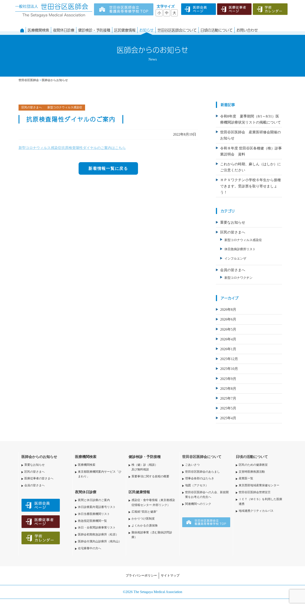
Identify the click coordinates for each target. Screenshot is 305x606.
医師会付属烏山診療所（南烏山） (99, 541)
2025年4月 (228, 418)
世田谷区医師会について (177, 30)
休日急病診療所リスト (240, 249)
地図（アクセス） (196, 485)
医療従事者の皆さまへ (38, 478)
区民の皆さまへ (232, 232)
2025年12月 (229, 359)
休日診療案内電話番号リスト (97, 507)
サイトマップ (170, 575)
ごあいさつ (192, 464)
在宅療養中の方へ (89, 548)
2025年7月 (228, 398)
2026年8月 (228, 309)
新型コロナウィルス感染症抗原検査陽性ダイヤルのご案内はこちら (72, 148)
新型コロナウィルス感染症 (243, 240)
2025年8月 (228, 388)
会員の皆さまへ (232, 270)
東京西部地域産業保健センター (259, 485)
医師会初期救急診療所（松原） (98, 534)
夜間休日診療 (63, 30)
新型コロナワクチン (238, 277)
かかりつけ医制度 (143, 518)
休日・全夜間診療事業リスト (97, 527)
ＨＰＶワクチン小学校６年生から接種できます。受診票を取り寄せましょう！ (250, 186)
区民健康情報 (125, 30)
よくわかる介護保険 (145, 525)
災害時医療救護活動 (252, 471)
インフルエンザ (235, 258)
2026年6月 (228, 319)
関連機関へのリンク (198, 503)
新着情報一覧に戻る (108, 168)
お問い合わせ (247, 30)
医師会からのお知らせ (39, 457)
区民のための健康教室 (253, 464)
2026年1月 (228, 349)
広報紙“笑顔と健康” (144, 511)
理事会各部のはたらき (199, 478)
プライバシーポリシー (141, 575)
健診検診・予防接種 (94, 30)
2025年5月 (228, 408)
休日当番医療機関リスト (94, 514)
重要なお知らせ (232, 222)
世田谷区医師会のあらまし (202, 471)
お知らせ (146, 30)
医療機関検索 (38, 30)
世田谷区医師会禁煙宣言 (255, 492)
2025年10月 (229, 369)
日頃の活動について (217, 30)
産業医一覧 (246, 478)
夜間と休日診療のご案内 (94, 500)
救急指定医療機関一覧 (92, 520)
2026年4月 (228, 339)
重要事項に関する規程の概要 (150, 476)
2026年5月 (228, 329)
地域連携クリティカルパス (256, 510)
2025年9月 (228, 379)
